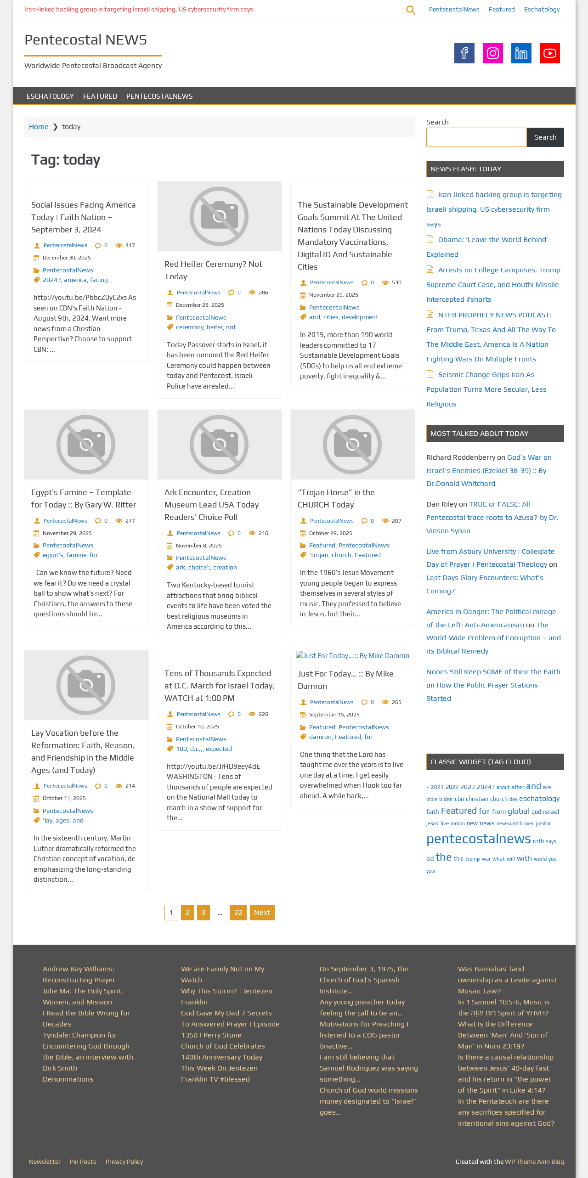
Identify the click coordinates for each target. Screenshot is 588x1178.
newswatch (509, 823)
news (487, 823)
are (547, 787)
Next (262, 912)
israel (551, 811)
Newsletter (45, 1161)
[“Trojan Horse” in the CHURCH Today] (353, 444)
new (472, 823)
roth (538, 841)
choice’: (199, 567)
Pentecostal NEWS (85, 39)
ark (180, 567)
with (524, 858)
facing (99, 279)
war (486, 859)
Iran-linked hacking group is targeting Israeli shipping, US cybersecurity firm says (138, 9)
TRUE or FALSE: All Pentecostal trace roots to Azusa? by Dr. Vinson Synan (492, 517)
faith (432, 811)
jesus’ (432, 823)
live (445, 823)
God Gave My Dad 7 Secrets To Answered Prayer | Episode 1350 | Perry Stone (230, 1024)
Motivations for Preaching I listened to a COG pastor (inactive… (364, 1035)
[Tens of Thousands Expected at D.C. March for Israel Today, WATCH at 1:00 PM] (220, 655)
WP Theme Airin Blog (534, 1161)
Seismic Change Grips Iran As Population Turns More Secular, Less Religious (486, 389)
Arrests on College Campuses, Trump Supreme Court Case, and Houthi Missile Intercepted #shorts (493, 284)
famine (76, 554)
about (503, 787)
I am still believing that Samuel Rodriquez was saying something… (369, 1068)
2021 (437, 787)
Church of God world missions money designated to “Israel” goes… (369, 1101)
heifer (215, 327)
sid (430, 858)
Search (437, 122)
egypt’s (53, 554)
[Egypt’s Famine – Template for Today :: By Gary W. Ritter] (86, 444)
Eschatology (542, 9)
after (517, 787)
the (443, 857)
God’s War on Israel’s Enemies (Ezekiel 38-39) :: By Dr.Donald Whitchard (489, 470)
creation (225, 567)
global (519, 811)
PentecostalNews (454, 9)
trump (472, 859)
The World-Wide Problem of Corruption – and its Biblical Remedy (493, 638)
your (431, 871)
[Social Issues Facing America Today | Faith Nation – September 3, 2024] (86, 186)
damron (320, 736)
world (540, 859)
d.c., (196, 748)
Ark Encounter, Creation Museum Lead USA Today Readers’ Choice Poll (211, 504)
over (529, 823)
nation (458, 823)
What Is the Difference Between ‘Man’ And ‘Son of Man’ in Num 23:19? (503, 1035)
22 (238, 912)
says (551, 841)
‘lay (47, 820)
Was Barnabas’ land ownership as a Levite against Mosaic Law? (507, 979)
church (341, 554)
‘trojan (318, 554)
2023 (467, 786)
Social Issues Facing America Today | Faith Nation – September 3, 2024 (83, 217)
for (94, 554)
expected (219, 748)
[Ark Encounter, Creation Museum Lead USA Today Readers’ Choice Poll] (220, 444)
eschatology (539, 798)
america (75, 279)
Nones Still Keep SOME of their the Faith (493, 671)
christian (477, 798)
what (498, 859)
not (231, 327)
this (459, 858)
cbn (459, 798)
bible (431, 799)
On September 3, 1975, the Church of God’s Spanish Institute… (364, 979)
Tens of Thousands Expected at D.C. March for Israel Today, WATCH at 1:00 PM (219, 685)
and (314, 317)
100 (181, 748)
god (536, 811)
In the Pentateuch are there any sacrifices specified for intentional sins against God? (506, 1112)
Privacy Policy (124, 1161)
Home (39, 126)
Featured (502, 9)
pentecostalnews (478, 838)
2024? (52, 279)
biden (446, 799)
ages (62, 820)
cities (331, 317)
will (511, 859)
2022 (452, 786)
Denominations (68, 1079)
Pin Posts (83, 1161)
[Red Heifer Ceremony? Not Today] (220, 216)
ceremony (190, 327)
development (360, 317)
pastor (543, 823)
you (552, 859)
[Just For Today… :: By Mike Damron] (353, 655)
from (499, 811)
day (513, 799)
